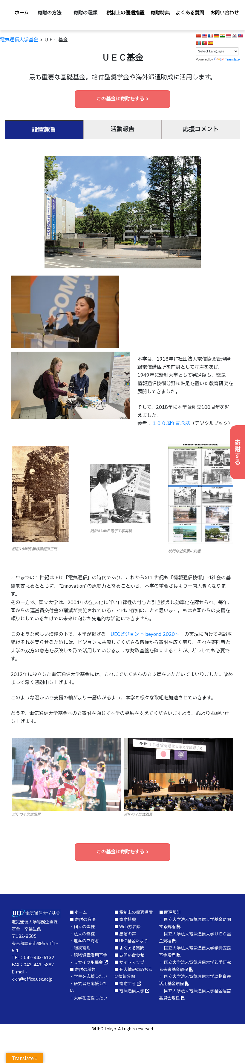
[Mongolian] (198, 42)
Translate (232, 59)
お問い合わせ (224, 12)
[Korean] (234, 35)
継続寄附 (82, 948)
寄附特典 (160, 12)
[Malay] (240, 35)
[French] (210, 35)
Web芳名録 (129, 927)
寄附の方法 (50, 12)
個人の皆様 (84, 927)
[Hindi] (222, 35)
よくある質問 (190, 12)
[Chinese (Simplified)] (198, 35)
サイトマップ (131, 962)
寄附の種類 (85, 12)
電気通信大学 (131, 991)
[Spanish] (210, 42)
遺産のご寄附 (86, 941)
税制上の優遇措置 (125, 12)
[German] (216, 35)
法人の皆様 (84, 934)
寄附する (237, 452)
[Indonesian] (228, 35)
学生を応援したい (90, 976)
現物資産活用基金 (90, 955)
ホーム (22, 12)
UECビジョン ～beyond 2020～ (145, 634)
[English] (204, 35)
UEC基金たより (133, 941)
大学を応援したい (90, 998)
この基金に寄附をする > (123, 98)
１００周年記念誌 (171, 423)
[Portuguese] (204, 42)
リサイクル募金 (88, 962)
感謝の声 (127, 934)
